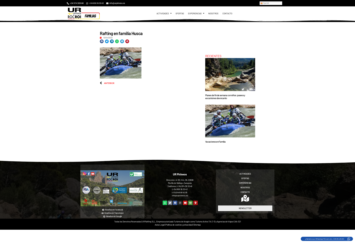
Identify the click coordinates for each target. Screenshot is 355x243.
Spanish (266, 3)
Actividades (163, 13)
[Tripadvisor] (190, 203)
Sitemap (197, 224)
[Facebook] (175, 203)
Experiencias (195, 13)
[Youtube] (185, 203)
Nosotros (213, 13)
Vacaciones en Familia (215, 141)
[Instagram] (180, 203)
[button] (102, 41)
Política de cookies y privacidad (179, 224)
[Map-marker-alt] (195, 203)
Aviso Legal (160, 224)
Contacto (227, 13)
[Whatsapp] (165, 203)
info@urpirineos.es (180, 195)
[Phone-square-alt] (170, 203)
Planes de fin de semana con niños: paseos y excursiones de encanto (225, 96)
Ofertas (180, 13)
